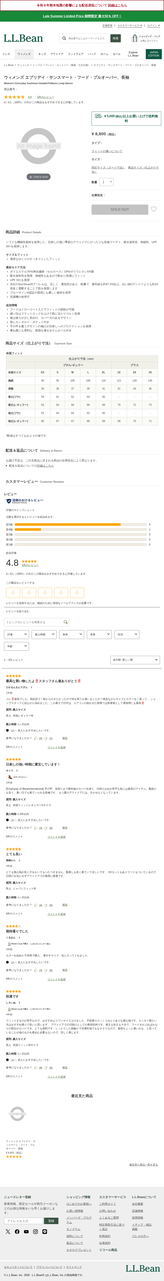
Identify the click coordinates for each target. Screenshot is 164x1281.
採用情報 (137, 1217)
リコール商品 (108, 1250)
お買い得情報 (74, 1210)
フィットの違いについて (107, 151)
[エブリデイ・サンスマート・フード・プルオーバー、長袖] (21, 1114)
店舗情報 (107, 25)
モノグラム (73, 1229)
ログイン (152, 25)
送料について (74, 1236)
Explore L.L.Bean (133, 54)
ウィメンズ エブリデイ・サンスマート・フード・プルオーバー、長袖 (20, 1145)
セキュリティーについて (18, 1267)
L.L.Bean (9, 65)
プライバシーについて (49, 1267)
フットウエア (76, 54)
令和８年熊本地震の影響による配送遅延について (82, 5)
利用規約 (104, 1236)
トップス (37, 65)
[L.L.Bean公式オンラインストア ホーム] (23, 36)
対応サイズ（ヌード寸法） (108, 167)
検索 (115, 38)
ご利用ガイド (107, 1203)
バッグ (92, 54)
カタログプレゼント (79, 1250)
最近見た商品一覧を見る (143, 1164)
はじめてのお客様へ (79, 1203)
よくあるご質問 (109, 1217)
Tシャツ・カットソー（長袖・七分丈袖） (68, 65)
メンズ (6, 54)
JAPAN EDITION (153, 54)
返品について (74, 1243)
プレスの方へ (140, 1236)
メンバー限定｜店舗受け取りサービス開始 (126, 116)
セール (117, 54)
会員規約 (104, 1243)
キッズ (42, 54)
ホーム (104, 54)
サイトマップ (74, 1267)
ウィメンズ (24, 54)
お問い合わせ (107, 1210)
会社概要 (137, 1203)
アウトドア (56, 54)
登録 (51, 1220)
